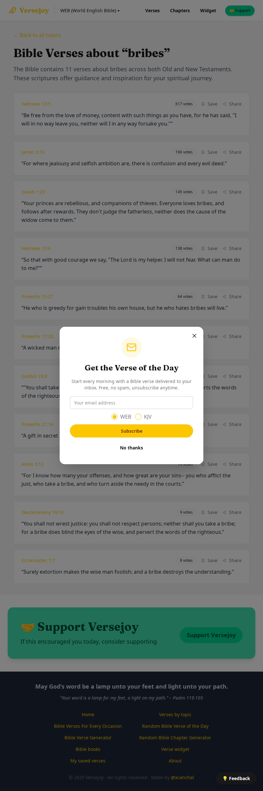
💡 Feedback (236, 778)
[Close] (194, 336)
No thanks (131, 448)
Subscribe (131, 431)
